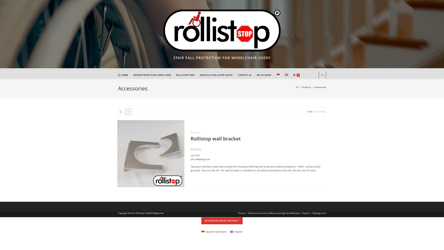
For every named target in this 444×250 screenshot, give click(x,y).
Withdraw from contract (222, 220)
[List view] (128, 112)
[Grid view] (121, 112)
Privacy (241, 213)
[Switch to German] (278, 75)
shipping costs (202, 159)
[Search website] (322, 75)
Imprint (305, 213)
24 (319, 111)
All (324, 111)
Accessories (320, 87)
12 (315, 111)
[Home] (297, 87)
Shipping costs (319, 213)
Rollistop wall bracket (216, 138)
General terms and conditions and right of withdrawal (273, 213)
